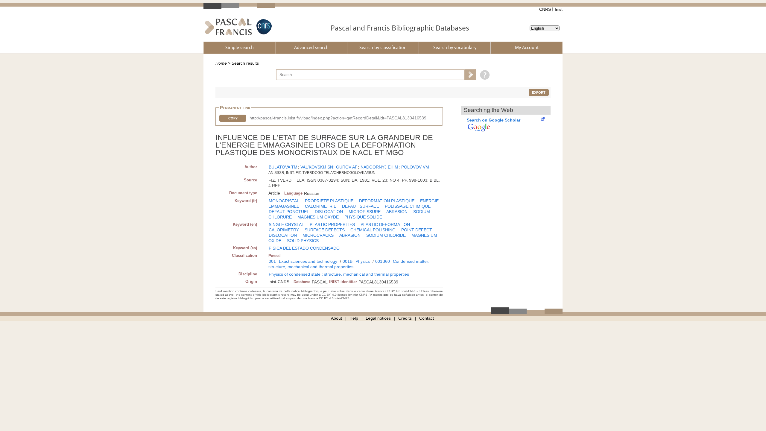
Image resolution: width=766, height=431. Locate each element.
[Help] (483, 74)
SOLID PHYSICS (303, 240)
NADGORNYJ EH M (379, 167)
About (336, 318)
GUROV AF (347, 167)
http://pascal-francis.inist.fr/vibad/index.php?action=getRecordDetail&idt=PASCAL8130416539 (338, 118)
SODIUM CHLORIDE (386, 235)
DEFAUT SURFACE (360, 206)
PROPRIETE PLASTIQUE (329, 200)
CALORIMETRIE (320, 206)
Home (221, 63)
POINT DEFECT (416, 229)
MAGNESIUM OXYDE (318, 217)
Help (353, 318)
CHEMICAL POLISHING (373, 229)
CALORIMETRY (284, 229)
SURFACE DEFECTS (325, 229)
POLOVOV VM (415, 167)
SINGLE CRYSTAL (286, 224)
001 (272, 261)
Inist (559, 9)
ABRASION (397, 211)
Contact (426, 318)
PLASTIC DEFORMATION (385, 224)
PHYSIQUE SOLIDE (363, 217)
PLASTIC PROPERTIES (332, 224)
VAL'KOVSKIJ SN (316, 167)
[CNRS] (263, 26)
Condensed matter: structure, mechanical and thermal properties (348, 264)
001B (347, 261)
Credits (405, 318)
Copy (233, 118)
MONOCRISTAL (284, 200)
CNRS (545, 9)
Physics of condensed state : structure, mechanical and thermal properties (339, 274)
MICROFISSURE (365, 211)
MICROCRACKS (318, 235)
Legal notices (378, 318)
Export (538, 92)
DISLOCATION (329, 211)
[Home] (228, 26)
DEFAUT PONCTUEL (289, 211)
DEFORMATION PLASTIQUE (386, 200)
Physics (362, 261)
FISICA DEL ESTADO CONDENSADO (304, 248)
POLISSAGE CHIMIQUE (408, 206)
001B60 (382, 261)
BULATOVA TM (283, 167)
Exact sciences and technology (308, 261)
